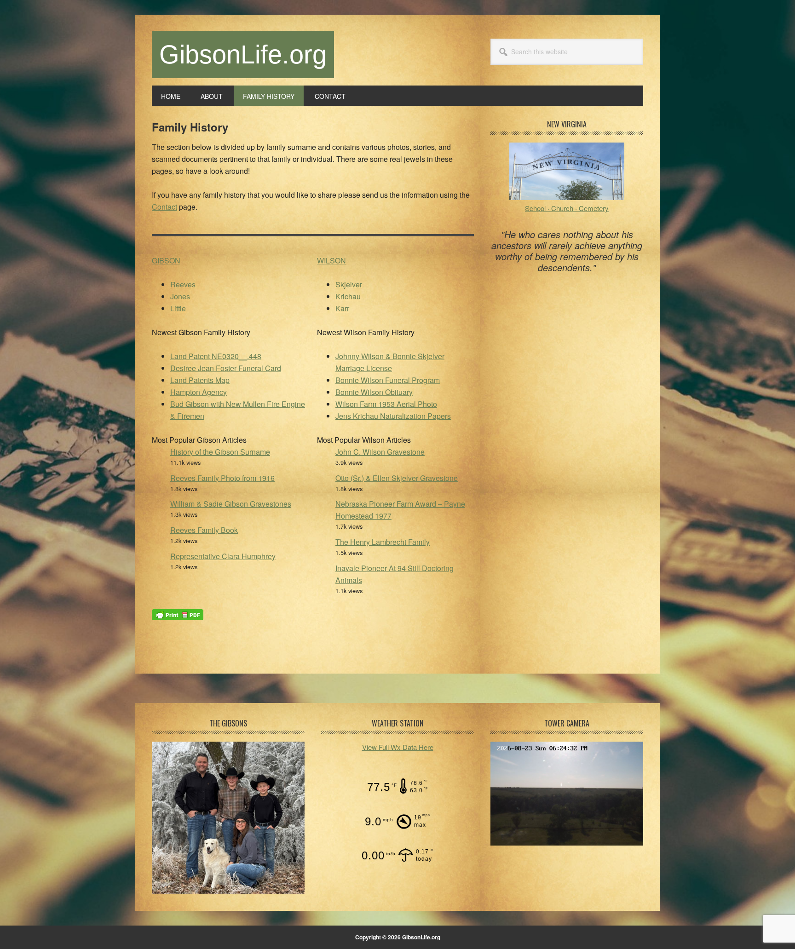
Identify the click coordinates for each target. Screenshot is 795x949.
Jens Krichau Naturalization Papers (393, 416)
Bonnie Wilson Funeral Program (387, 380)
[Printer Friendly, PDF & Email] (177, 613)
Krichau (348, 296)
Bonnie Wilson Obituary (374, 392)
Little (178, 308)
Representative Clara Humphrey (223, 556)
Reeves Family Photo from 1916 (222, 478)
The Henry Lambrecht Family (382, 542)
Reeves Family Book (204, 530)
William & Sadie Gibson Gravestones (230, 503)
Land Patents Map (200, 380)
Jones (180, 296)
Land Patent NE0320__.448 (215, 356)
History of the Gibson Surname (220, 451)
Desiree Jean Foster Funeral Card (225, 368)
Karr (342, 308)
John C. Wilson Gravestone (380, 451)
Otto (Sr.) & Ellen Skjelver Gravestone (396, 478)
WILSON (331, 260)
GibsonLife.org (243, 54)
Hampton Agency (198, 392)
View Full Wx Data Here (397, 747)
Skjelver (348, 284)
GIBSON (166, 260)
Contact (164, 206)
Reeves (183, 284)
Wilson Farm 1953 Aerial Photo (386, 404)
